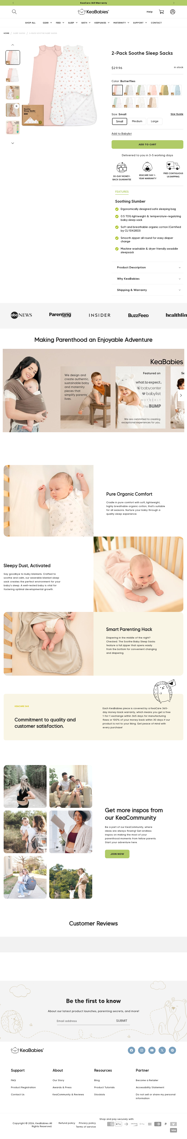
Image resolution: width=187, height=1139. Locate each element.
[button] (14, 11)
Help (149, 11)
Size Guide (177, 114)
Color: (123, 81)
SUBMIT (121, 1020)
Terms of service (86, 1126)
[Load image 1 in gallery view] (12, 57)
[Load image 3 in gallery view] (12, 92)
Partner (142, 1070)
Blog (97, 1080)
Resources (103, 1070)
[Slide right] (13, 143)
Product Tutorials (104, 1087)
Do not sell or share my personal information (155, 1096)
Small (121, 122)
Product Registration (23, 1087)
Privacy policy (87, 1123)
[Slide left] (13, 45)
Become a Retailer (147, 1080)
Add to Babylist (122, 133)
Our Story (58, 1080)
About (58, 1070)
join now (117, 854)
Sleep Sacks (19, 33)
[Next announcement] (174, 3)
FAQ (13, 1080)
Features (122, 191)
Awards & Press (62, 1087)
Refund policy (67, 1123)
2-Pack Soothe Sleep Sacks (43, 33)
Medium (139, 122)
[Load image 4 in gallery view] (12, 127)
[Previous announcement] (13, 3)
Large (156, 122)
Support (18, 1070)
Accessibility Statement (150, 1087)
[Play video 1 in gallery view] (12, 110)
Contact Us (17, 1094)
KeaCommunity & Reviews (68, 1094)
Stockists (99, 1094)
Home (6, 33)
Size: (119, 114)
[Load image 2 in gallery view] (12, 75)
